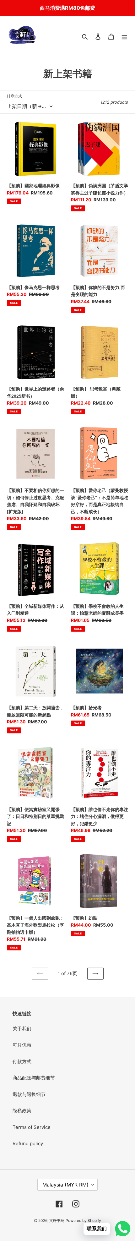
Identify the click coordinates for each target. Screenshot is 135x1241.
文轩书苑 (56, 1220)
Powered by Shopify (83, 1220)
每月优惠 (22, 1045)
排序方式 (14, 96)
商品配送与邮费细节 (34, 1078)
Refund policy (28, 1143)
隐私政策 (22, 1111)
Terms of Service (32, 1127)
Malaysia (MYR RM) (65, 1185)
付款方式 (22, 1061)
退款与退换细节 (29, 1094)
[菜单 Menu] (124, 36)
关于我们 (22, 1029)
